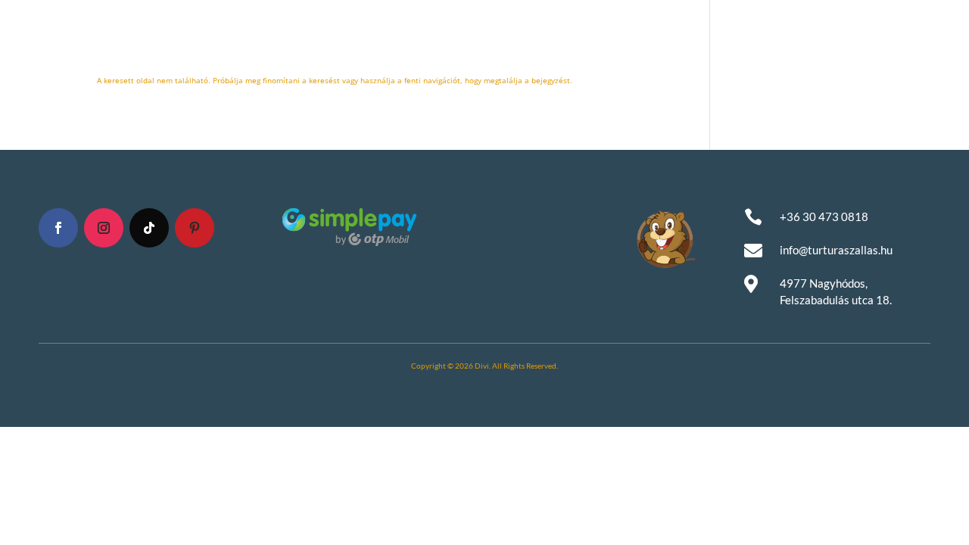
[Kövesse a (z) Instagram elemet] (103, 228)
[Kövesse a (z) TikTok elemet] (149, 228)
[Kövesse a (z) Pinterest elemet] (194, 228)
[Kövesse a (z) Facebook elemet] (58, 228)
